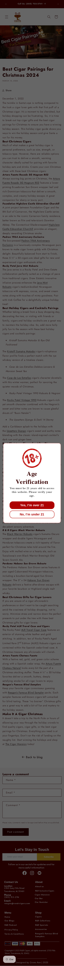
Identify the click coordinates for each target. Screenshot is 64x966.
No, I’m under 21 (32, 514)
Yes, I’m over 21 (32, 505)
